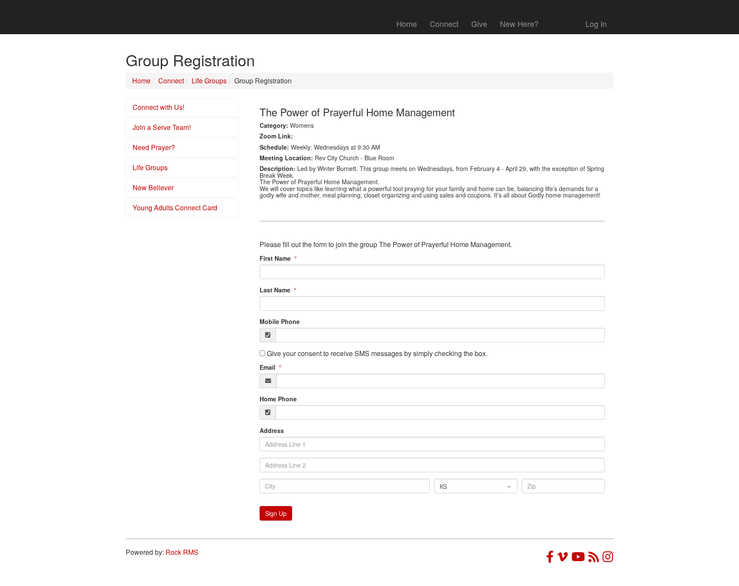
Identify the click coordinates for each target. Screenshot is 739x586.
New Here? (519, 23)
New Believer (153, 187)
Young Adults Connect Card (175, 207)
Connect (444, 23)
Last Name (276, 290)
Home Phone (278, 399)
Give (479, 23)
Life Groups (209, 80)
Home (406, 23)
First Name (276, 258)
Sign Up (276, 513)
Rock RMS (182, 552)
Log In (596, 23)
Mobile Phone (280, 321)
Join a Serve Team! (162, 127)
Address (272, 430)
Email (268, 367)
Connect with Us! (158, 107)
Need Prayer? (154, 147)
